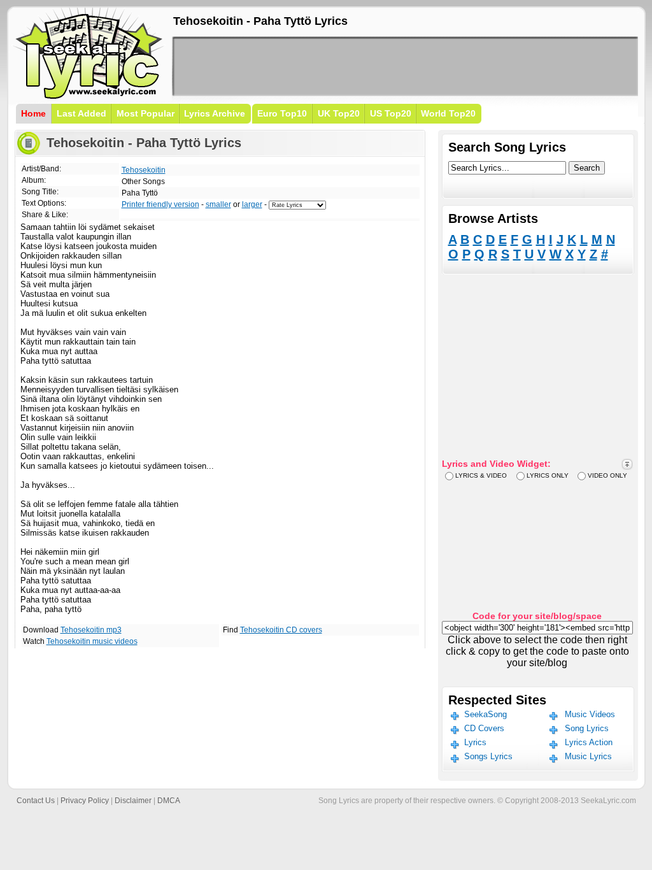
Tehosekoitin (144, 170)
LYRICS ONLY (548, 475)
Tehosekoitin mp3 (91, 629)
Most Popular (145, 113)
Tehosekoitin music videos (92, 641)
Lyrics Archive (214, 113)
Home (33, 113)
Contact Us (36, 800)
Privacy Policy (84, 800)
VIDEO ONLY (607, 475)
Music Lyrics (588, 756)
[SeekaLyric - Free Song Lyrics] (89, 96)
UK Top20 (339, 113)
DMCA (168, 800)
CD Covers (484, 728)
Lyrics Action (589, 742)
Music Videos (590, 714)
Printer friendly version (160, 204)
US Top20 (390, 113)
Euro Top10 (282, 113)
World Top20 (448, 113)
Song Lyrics (587, 728)
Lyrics (475, 742)
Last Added (81, 113)
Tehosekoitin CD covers (281, 629)
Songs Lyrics (488, 756)
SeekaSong (485, 714)
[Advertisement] (405, 66)
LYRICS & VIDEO (481, 475)
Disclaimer (133, 800)
